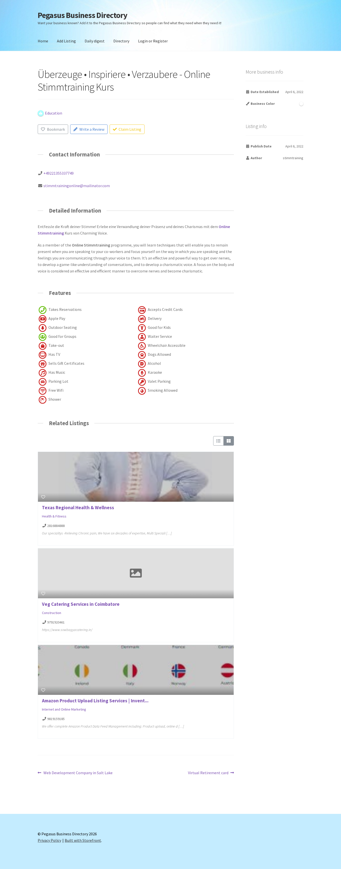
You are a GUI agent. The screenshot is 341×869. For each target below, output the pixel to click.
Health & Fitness (54, 516)
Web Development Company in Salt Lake (78, 773)
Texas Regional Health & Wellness (78, 507)
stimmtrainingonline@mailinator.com (76, 185)
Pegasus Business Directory (82, 15)
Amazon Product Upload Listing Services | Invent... (95, 701)
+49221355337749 (58, 173)
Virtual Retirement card (208, 773)
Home (43, 40)
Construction (51, 613)
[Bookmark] (43, 497)
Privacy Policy (49, 840)
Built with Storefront (83, 840)
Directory (121, 40)
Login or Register (153, 40)
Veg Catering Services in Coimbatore (81, 604)
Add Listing (66, 40)
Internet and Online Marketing (64, 709)
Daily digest (95, 40)
